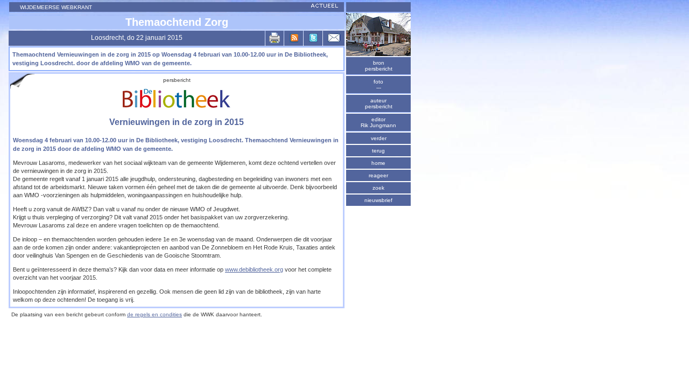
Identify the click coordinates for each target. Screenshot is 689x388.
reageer (378, 175)
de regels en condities (154, 314)
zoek (378, 188)
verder (378, 138)
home (378, 163)
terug (378, 151)
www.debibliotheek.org (254, 269)
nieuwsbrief (378, 200)
